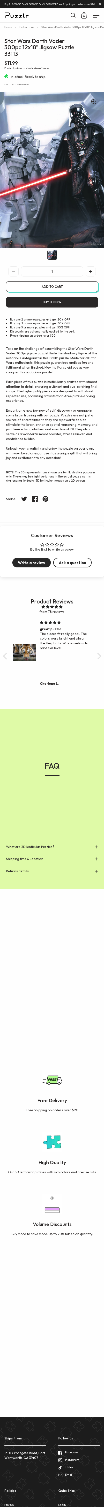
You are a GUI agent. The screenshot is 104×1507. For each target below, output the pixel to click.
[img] (52, 606)
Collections (26, 27)
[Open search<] (73, 15)
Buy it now (52, 302)
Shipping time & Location (24, 859)
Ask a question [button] (72, 562)
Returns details (17, 871)
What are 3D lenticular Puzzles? (30, 847)
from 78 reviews (52, 611)
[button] (91, 271)
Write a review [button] (31, 562)
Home (8, 27)
